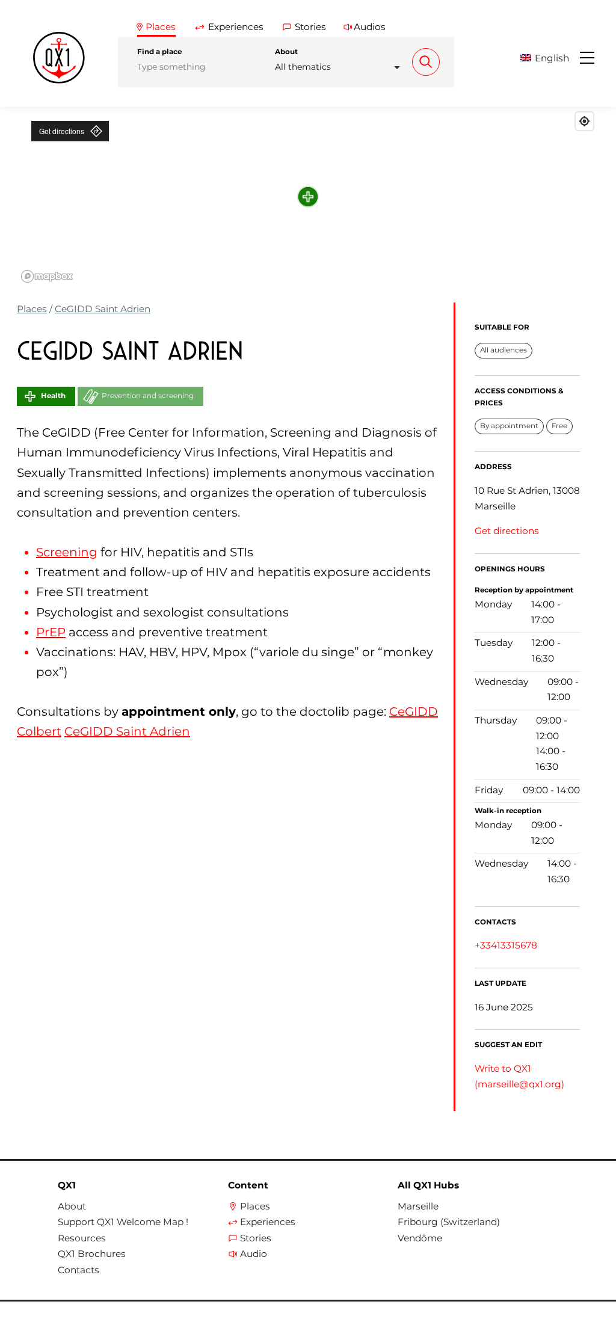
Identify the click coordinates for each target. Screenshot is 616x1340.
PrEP (51, 632)
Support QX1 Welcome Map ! (123, 1222)
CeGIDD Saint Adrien (102, 309)
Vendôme (420, 1238)
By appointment (509, 426)
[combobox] (341, 67)
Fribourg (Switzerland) (449, 1222)
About (286, 52)
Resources (82, 1238)
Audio (253, 1254)
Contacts (78, 1270)
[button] (549, 58)
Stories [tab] (310, 26)
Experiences (267, 1222)
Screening (66, 552)
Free (559, 426)
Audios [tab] (370, 26)
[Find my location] (584, 121)
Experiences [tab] (235, 26)
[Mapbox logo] (46, 276)
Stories (255, 1238)
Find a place (159, 52)
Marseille (418, 1206)
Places (32, 309)
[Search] (426, 62)
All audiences (503, 350)
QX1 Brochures (92, 1254)
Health (53, 396)
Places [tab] (161, 26)
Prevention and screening (148, 396)
